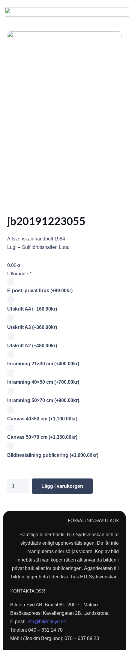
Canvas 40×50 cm (42, 418)
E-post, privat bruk (40, 290)
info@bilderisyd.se (46, 621)
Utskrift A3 (32, 327)
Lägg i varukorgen (62, 486)
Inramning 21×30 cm (43, 363)
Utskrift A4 (32, 308)
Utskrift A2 (32, 345)
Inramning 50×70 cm (43, 400)
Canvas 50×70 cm (42, 437)
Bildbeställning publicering (52, 455)
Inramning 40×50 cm (43, 382)
